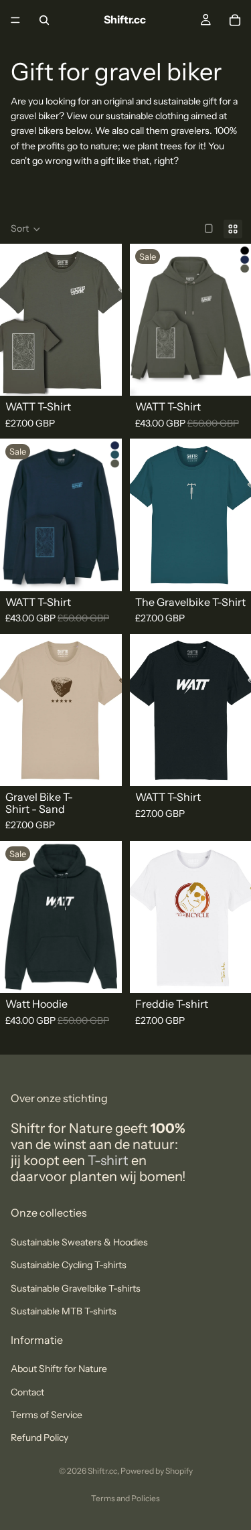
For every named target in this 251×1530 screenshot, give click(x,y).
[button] (26, 229)
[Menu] (15, 20)
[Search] (44, 20)
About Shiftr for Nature (59, 1369)
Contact (27, 1392)
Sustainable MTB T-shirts (63, 1311)
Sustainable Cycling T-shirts (69, 1265)
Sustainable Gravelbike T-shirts (76, 1288)
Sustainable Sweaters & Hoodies (79, 1242)
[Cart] (235, 20)
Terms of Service (46, 1415)
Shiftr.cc (102, 1471)
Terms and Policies (125, 1498)
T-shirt (109, 1160)
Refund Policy (39, 1438)
